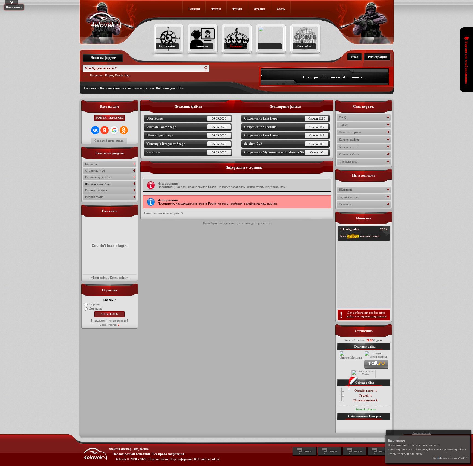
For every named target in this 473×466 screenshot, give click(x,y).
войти (350, 316)
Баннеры (91, 164)
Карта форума (181, 459)
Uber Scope (186, 118)
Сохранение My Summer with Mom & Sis (284, 152)
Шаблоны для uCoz (169, 88)
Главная (90, 88)
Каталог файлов (112, 88)
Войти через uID (109, 117)
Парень (94, 304)
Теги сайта (100, 277)
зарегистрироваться (373, 316)
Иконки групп (94, 197)
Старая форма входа (109, 140)
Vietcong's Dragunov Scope (186, 144)
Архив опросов (117, 320)
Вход (354, 57)
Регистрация (377, 57)
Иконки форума (96, 190)
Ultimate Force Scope (186, 127)
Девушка (95, 308)
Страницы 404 (95, 170)
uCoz (216, 459)
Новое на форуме (103, 58)
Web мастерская (139, 88)
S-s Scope (186, 152)
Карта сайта (118, 277)
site (136, 449)
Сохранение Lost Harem (284, 135)
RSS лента (202, 459)
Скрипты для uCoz (98, 177)
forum (144, 449)
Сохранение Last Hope (284, 118)
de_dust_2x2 (284, 144)
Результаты (99, 320)
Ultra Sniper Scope (186, 135)
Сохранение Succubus (284, 127)
